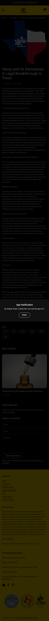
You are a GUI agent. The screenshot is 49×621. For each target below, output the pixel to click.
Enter (24, 315)
